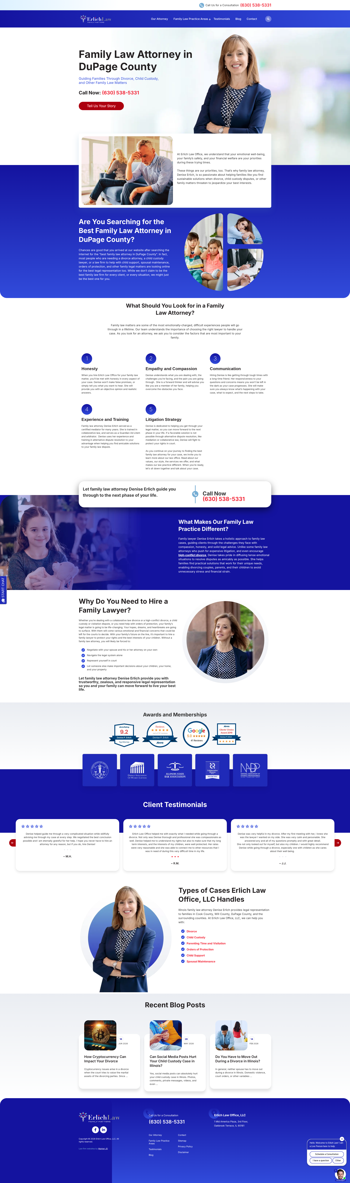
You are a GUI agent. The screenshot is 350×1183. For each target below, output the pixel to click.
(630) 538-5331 (255, 5)
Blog (238, 19)
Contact (252, 19)
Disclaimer (183, 1152)
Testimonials (222, 19)
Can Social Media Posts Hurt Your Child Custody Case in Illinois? (173, 1061)
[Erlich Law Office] (95, 19)
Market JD (103, 1148)
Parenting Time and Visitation (206, 943)
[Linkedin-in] (103, 1129)
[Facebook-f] (95, 1129)
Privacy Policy (185, 1146)
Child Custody (196, 937)
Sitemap (182, 1140)
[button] (268, 19)
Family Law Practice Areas (190, 19)
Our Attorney (159, 19)
